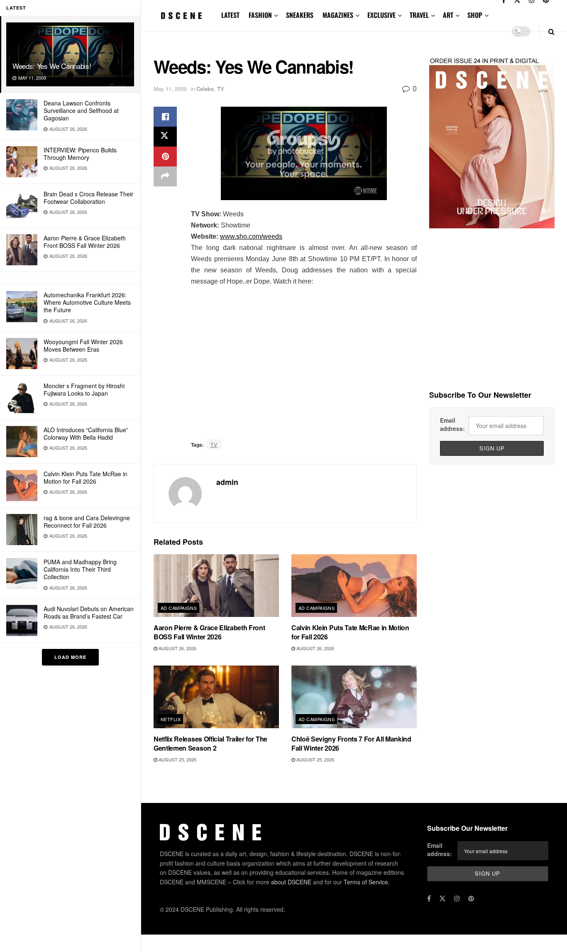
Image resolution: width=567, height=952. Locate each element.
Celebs (205, 89)
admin (227, 482)
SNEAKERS (299, 15)
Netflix (171, 719)
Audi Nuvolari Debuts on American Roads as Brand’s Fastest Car (89, 612)
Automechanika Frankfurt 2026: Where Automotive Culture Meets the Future (87, 302)
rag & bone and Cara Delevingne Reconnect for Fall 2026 (87, 521)
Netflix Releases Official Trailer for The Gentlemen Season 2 (210, 743)
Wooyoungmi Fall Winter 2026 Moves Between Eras (83, 345)
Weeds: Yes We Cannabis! (51, 66)
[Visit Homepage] (182, 15)
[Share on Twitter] (165, 137)
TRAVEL (419, 15)
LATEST (230, 15)
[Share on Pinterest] (165, 156)
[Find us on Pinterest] (471, 898)
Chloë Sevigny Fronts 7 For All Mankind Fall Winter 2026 (351, 743)
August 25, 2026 (176, 759)
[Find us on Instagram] (457, 898)
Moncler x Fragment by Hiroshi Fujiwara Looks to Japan (84, 389)
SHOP (474, 15)
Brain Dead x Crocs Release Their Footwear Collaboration (88, 198)
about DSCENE (291, 882)
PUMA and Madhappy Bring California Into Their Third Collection (80, 569)
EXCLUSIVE (381, 15)
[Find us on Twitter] (442, 898)
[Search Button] (551, 31)
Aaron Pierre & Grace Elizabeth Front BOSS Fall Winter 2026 (85, 242)
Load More (70, 657)
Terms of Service (366, 882)
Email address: (452, 424)
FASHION (260, 15)
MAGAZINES (338, 15)
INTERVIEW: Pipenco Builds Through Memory (80, 154)
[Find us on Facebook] (429, 898)
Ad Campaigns (179, 607)
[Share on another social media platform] (165, 176)
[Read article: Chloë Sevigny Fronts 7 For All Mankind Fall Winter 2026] (354, 697)
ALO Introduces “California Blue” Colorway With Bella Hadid (86, 433)
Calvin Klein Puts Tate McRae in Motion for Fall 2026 (85, 477)
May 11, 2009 (170, 89)
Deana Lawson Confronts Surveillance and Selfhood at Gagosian (81, 110)
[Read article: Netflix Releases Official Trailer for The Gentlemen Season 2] (216, 697)
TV (220, 89)
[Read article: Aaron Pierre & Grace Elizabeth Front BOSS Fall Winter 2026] (216, 585)
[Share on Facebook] (165, 117)
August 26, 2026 (176, 648)
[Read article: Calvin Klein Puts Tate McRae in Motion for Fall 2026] (354, 585)
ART (448, 15)
